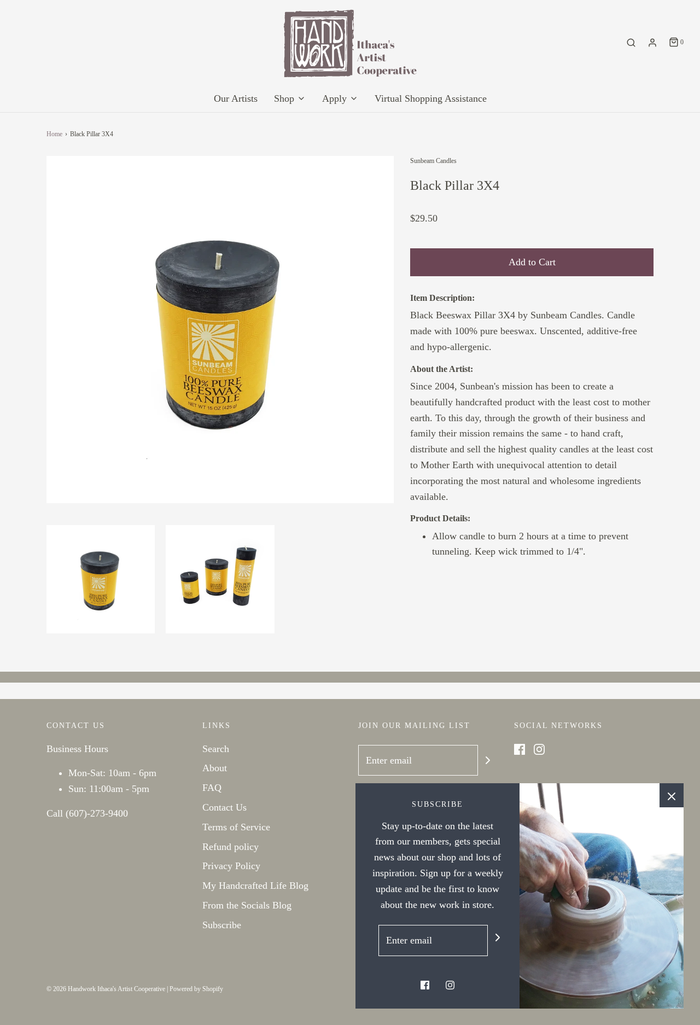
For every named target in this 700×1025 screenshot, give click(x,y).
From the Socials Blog (246, 905)
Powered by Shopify (196, 989)
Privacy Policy (231, 865)
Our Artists (236, 98)
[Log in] (652, 43)
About (214, 767)
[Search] (631, 43)
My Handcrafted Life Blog (255, 885)
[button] (100, 579)
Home (54, 134)
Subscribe (221, 924)
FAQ (211, 787)
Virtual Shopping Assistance (431, 98)
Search (215, 748)
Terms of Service (236, 827)
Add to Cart (532, 262)
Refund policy (230, 846)
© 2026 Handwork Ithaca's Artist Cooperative (105, 989)
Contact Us (224, 807)
